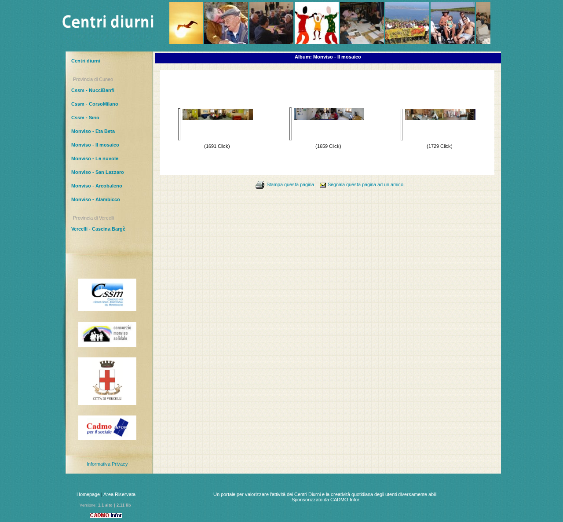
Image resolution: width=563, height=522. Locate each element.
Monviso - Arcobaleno (96, 185)
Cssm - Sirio (85, 117)
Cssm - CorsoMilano (94, 104)
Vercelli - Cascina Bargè (98, 229)
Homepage (88, 494)
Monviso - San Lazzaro (97, 172)
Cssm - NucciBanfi (92, 90)
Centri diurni (85, 60)
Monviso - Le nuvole (94, 158)
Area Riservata (119, 494)
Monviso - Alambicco (95, 199)
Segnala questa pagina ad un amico (365, 184)
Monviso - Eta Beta (93, 131)
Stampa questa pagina (290, 184)
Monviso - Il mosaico (95, 144)
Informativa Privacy (107, 464)
